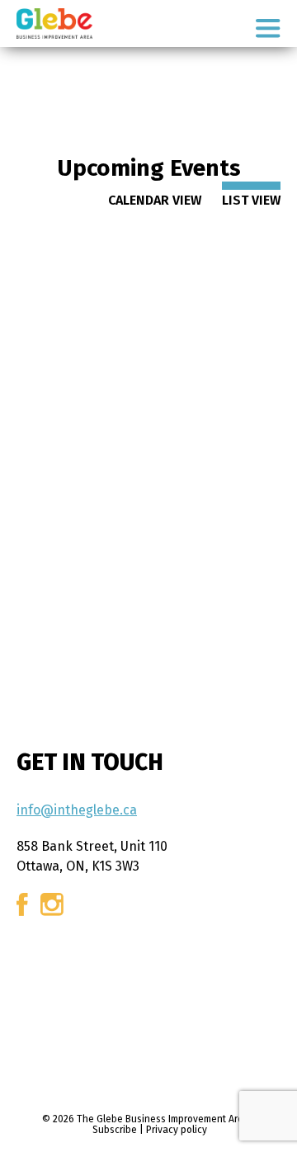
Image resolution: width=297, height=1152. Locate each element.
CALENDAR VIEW (154, 200)
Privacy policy (176, 1129)
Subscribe (114, 1129)
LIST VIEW (251, 200)
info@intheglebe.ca (76, 810)
